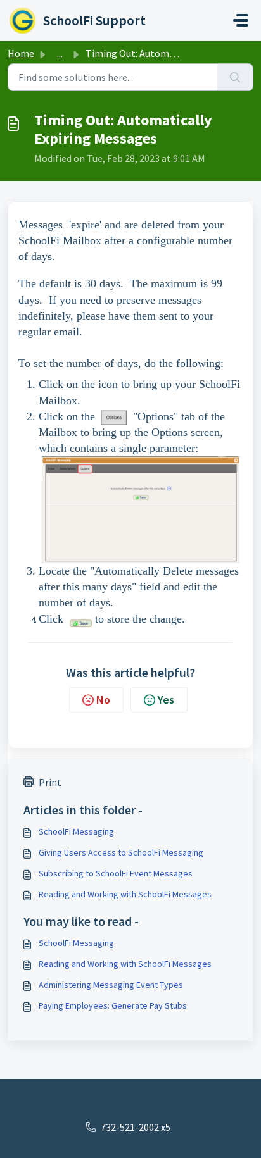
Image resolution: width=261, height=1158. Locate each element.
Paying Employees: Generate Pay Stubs (113, 1005)
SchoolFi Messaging (76, 831)
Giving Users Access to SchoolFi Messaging (121, 852)
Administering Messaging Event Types (111, 984)
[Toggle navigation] (240, 20)
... (60, 53)
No (103, 699)
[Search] (235, 77)
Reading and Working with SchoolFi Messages (125, 894)
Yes (166, 699)
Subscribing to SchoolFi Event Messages (116, 873)
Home (21, 53)
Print (50, 782)
